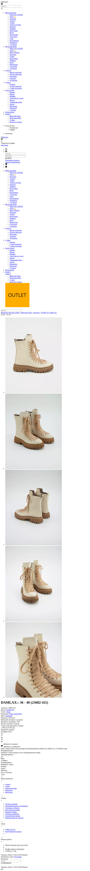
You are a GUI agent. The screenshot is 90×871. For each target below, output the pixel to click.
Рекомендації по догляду (14, 818)
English (12, 130)
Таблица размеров (12, 814)
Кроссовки (14, 31)
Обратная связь (11, 788)
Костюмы (13, 76)
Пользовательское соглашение (16, 806)
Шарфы (12, 96)
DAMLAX (10, 710)
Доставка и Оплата (12, 808)
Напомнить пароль (12, 160)
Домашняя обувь (16, 102)
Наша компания (7, 779)
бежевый (8, 716)
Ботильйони (14, 41)
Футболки (13, 80)
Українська (14, 128)
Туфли (12, 23)
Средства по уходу (17, 98)
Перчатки (13, 108)
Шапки (12, 92)
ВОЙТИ (8, 158)
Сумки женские (16, 86)
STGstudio (18, 857)
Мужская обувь (11, 46)
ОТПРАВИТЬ (6, 863)
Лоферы (13, 29)
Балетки (13, 27)
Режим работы (6, 839)
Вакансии (9, 790)
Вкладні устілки (16, 122)
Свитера (13, 78)
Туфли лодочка (15, 25)
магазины (4, 145)
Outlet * (8, 114)
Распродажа (9, 112)
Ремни (12, 94)
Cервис (3, 798)
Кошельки (13, 106)
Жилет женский (16, 72)
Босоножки (14, 35)
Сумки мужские (16, 88)
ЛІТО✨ (13, 17)
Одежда (8, 70)
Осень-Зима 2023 (15, 714)
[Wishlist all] (6, 164)
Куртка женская (16, 74)
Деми (8, 712)
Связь (3, 824)
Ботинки (13, 19)
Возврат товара (11, 812)
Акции (7, 784)
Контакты (9, 792)
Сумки (7, 82)
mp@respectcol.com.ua (13, 831)
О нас (7, 786)
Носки (12, 100)
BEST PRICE (15, 53)
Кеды (12, 33)
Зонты (12, 104)
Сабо (11, 39)
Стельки (13, 110)
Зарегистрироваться (12, 162)
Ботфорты (13, 43)
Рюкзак (12, 84)
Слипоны (13, 45)
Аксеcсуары (9, 90)
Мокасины (14, 64)
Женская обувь (10, 13)
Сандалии (13, 37)
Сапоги (12, 21)
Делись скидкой (11, 804)
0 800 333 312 (10, 829)
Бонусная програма (12, 810)
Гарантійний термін (12, 816)
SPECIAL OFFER (16, 15)
